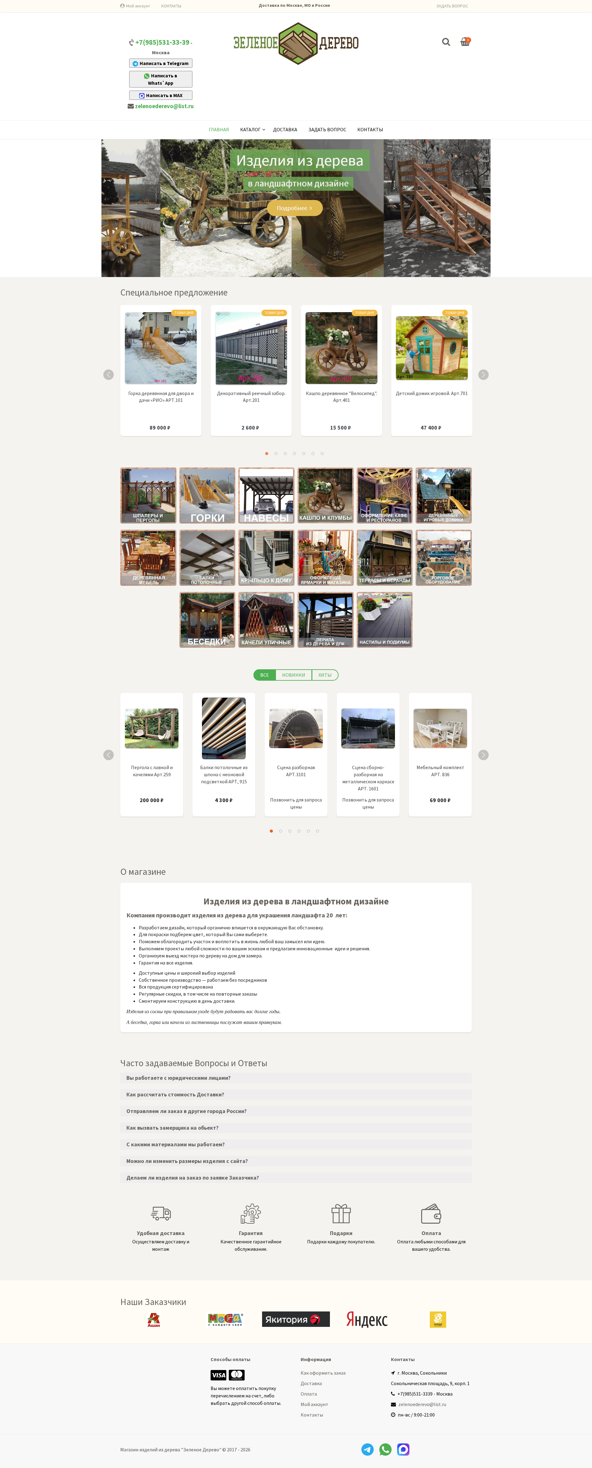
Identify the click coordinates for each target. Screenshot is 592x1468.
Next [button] (483, 374)
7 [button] (322, 453)
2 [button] (276, 453)
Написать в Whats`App (162, 79)
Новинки (293, 675)
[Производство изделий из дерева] (296, 43)
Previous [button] (108, 374)
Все (264, 675)
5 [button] (303, 453)
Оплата (309, 1394)
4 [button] (294, 453)
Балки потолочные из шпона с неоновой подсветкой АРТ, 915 (224, 774)
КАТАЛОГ (250, 129)
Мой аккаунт (138, 6)
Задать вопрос (327, 129)
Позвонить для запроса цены (296, 803)
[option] (161, 374)
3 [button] (285, 453)
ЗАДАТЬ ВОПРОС (452, 6)
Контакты (370, 129)
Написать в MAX (164, 95)
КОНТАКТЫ (171, 6)
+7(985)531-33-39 (162, 42)
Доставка (285, 129)
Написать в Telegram (164, 63)
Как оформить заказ (323, 1373)
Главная (219, 129)
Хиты (325, 675)
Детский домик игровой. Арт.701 (432, 393)
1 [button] (266, 453)
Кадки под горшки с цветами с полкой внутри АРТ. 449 (185, 1166)
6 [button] (312, 453)
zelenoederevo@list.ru (164, 106)
